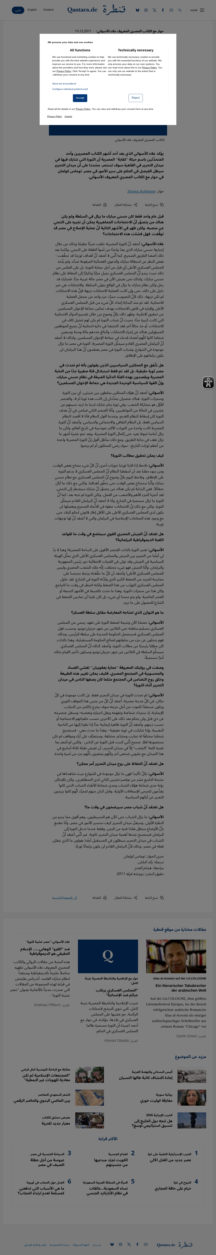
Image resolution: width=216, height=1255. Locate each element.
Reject (136, 98)
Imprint (68, 116)
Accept (80, 98)
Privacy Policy (149, 67)
